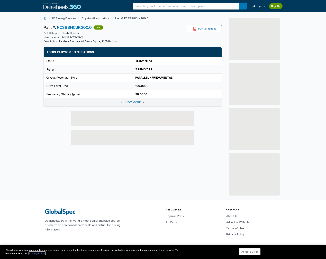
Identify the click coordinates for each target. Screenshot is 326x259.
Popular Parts (175, 216)
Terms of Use (235, 228)
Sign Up (275, 6)
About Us (232, 216)
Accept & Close (249, 251)
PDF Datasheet (207, 28)
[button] (133, 102)
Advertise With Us (237, 222)
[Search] (243, 6)
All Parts (171, 222)
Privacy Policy (235, 234)
